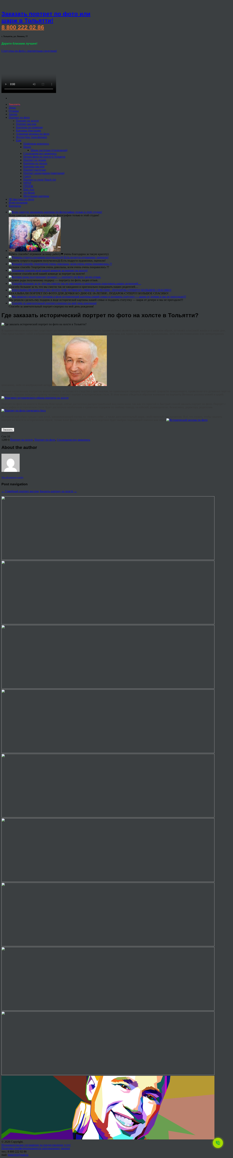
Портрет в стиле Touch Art (39, 179)
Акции (13, 114)
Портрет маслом (26, 124)
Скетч (27, 176)
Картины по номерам (29, 127)
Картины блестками (28, 130)
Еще (18, 140)
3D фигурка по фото (21, 199)
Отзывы (14, 110)
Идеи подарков (18, 202)
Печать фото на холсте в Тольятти (44, 156)
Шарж (27, 146)
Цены (12, 107)
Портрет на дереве (34, 160)
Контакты (15, 205)
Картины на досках (35, 163)
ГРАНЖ (28, 186)
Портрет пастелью (34, 169)
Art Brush (29, 192)
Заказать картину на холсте (58, 491)
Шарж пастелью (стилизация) (49, 150)
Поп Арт (28, 189)
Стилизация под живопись (40, 153)
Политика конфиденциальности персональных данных (35, 1148)
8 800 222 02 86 (22, 27)
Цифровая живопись (36, 143)
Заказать (8, 429)
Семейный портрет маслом (20, 491)
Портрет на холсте (27, 120)
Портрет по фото (19, 117)
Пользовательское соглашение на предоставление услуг (36, 1145)
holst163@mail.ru (18, 1154)
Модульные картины (36, 196)
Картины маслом (33, 166)
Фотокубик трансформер (31, 137)
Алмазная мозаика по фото (32, 133)
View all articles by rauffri (12, 477)
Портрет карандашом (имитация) (43, 173)
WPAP (27, 182)
